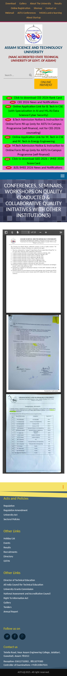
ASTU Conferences (27, 13)
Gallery (22, 3)
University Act (11, 515)
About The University (40, 3)
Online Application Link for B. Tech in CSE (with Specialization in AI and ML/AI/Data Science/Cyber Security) (35, 111)
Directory (8, 556)
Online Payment (46, 84)
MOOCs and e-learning (50, 13)
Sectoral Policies (12, 519)
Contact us (51, 8)
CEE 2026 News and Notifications (37, 102)
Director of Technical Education (19, 580)
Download (11, 3)
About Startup (33, 17)
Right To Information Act (16, 598)
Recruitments (10, 552)
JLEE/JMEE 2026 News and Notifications (37, 167)
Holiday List (9, 538)
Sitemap (38, 8)
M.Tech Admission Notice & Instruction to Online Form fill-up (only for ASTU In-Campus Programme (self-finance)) (35, 150)
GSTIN (7, 561)
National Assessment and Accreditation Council (27, 593)
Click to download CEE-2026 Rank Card (37, 97)
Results (58, 3)
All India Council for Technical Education (23, 584)
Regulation (9, 506)
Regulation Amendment (16, 510)
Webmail (9, 13)
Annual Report (11, 611)
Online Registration (20, 8)
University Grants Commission (18, 589)
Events (7, 543)
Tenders (7, 607)
